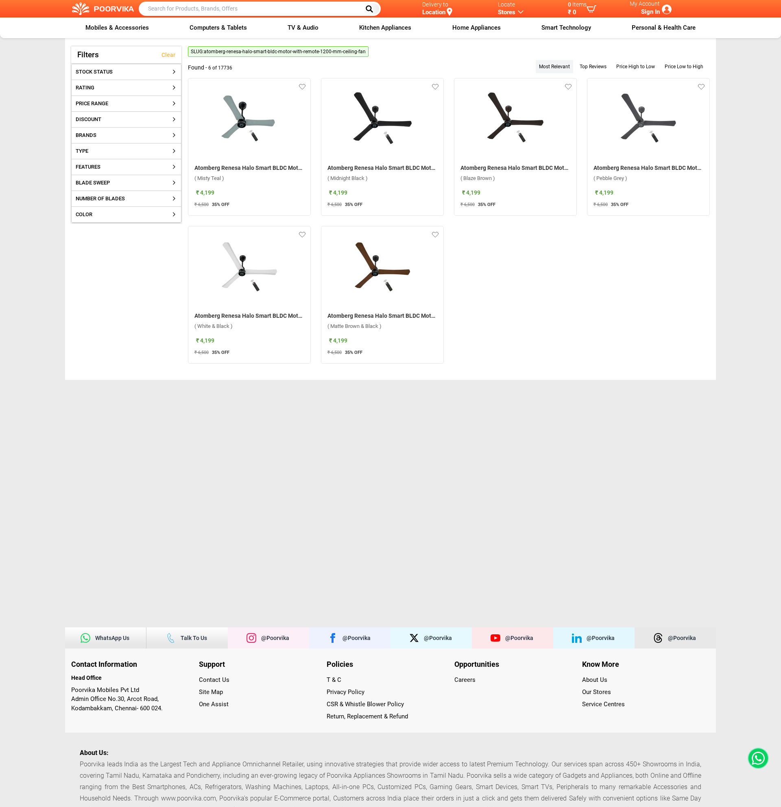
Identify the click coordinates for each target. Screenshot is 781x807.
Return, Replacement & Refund (367, 716)
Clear (168, 55)
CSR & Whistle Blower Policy (365, 704)
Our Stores (596, 692)
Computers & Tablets (218, 27)
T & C (334, 679)
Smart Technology (566, 27)
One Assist (214, 704)
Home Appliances (476, 27)
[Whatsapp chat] (756, 758)
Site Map (211, 692)
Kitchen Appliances (385, 27)
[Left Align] (372, 9)
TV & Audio (303, 27)
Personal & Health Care (664, 27)
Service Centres (603, 704)
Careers (465, 679)
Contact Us (214, 679)
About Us (594, 679)
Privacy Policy (345, 692)
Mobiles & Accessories (117, 27)
